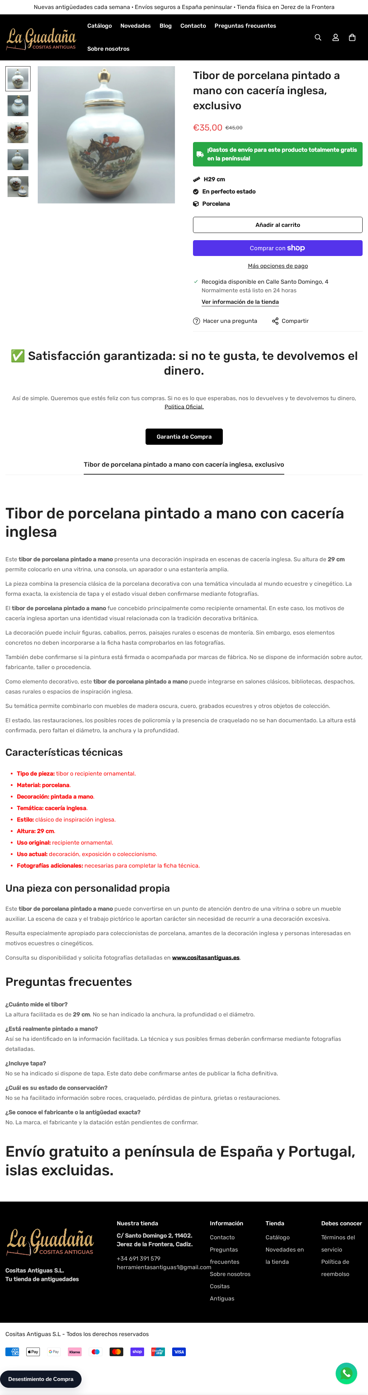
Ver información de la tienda (240, 301)
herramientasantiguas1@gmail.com (156, 1267)
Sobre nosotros (108, 48)
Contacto (193, 25)
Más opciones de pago (278, 265)
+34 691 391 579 (138, 1258)
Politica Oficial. (184, 406)
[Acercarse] (160, 81)
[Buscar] (318, 37)
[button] (352, 37)
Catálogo (99, 25)
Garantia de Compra (184, 436)
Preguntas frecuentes (245, 25)
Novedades (135, 25)
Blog (166, 25)
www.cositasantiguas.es (206, 957)
